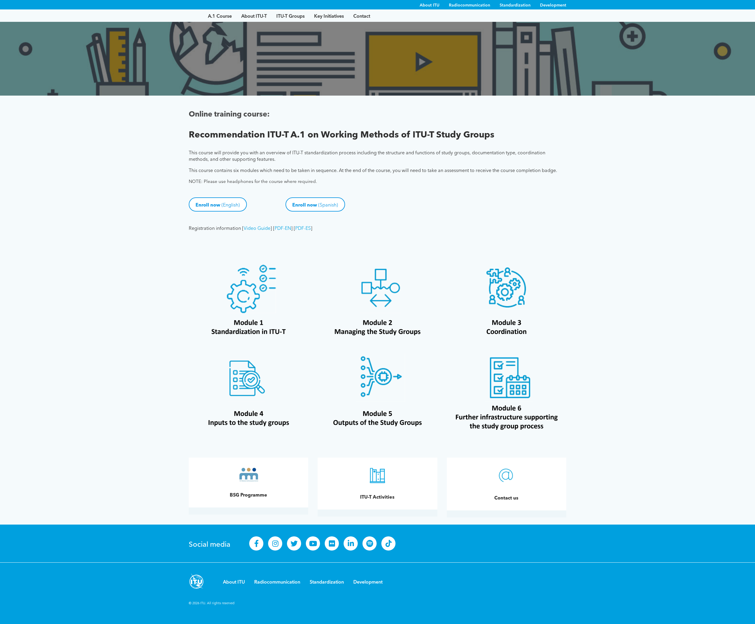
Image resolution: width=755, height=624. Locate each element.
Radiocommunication (469, 5)
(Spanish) (315, 204)
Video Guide (257, 228)
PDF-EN (283, 228)
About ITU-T (254, 15)
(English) (218, 204)
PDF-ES (303, 228)
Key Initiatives (329, 15)
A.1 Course (220, 15)
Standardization (515, 5)
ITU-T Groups (290, 15)
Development (553, 5)
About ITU (429, 5)
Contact (361, 15)
